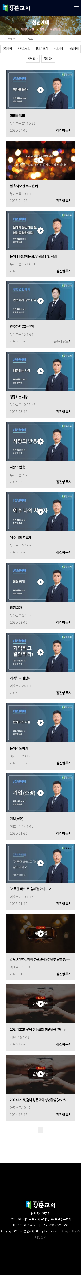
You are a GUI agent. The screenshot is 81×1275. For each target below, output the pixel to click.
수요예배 (58, 48)
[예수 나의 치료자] (40, 511)
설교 (42, 29)
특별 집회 (48, 58)
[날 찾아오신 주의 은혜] (40, 160)
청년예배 (55, 29)
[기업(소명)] (40, 792)
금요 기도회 (42, 48)
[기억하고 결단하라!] (40, 652)
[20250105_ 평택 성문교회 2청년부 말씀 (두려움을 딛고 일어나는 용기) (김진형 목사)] (40, 933)
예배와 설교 (27, 29)
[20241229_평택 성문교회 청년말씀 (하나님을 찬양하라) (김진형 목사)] (40, 1003)
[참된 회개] (40, 582)
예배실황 (10, 38)
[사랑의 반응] (40, 441)
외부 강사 (33, 58)
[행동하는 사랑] (40, 371)
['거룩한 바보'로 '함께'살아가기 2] (40, 863)
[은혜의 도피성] (40, 722)
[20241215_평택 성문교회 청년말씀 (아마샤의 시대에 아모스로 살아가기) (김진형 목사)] (40, 1074)
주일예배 (7, 48)
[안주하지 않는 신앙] (40, 300)
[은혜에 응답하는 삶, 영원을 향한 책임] (40, 230)
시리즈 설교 (24, 48)
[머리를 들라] (40, 89)
